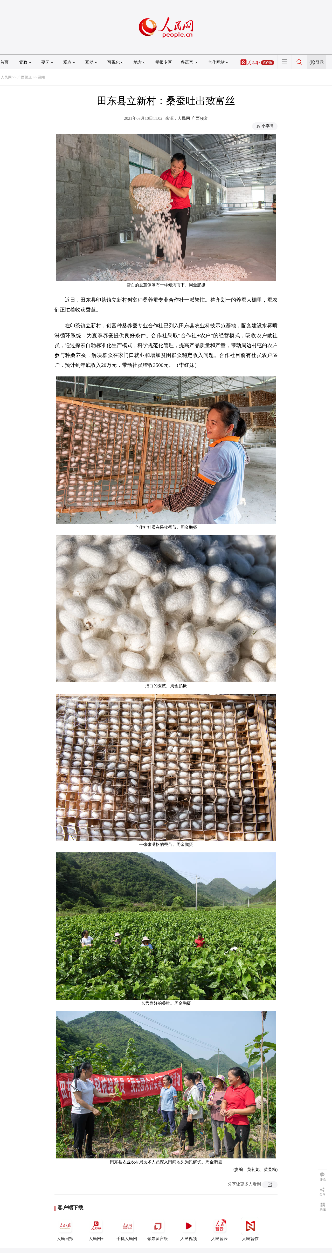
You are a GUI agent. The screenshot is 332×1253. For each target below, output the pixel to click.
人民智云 (219, 1238)
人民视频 (188, 1238)
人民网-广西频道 (193, 118)
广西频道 (24, 77)
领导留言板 (157, 1238)
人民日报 (65, 1238)
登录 (320, 62)
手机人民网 (126, 1238)
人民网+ (96, 1238)
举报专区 (163, 62)
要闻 (41, 77)
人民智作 (250, 1238)
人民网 (6, 77)
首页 (4, 62)
